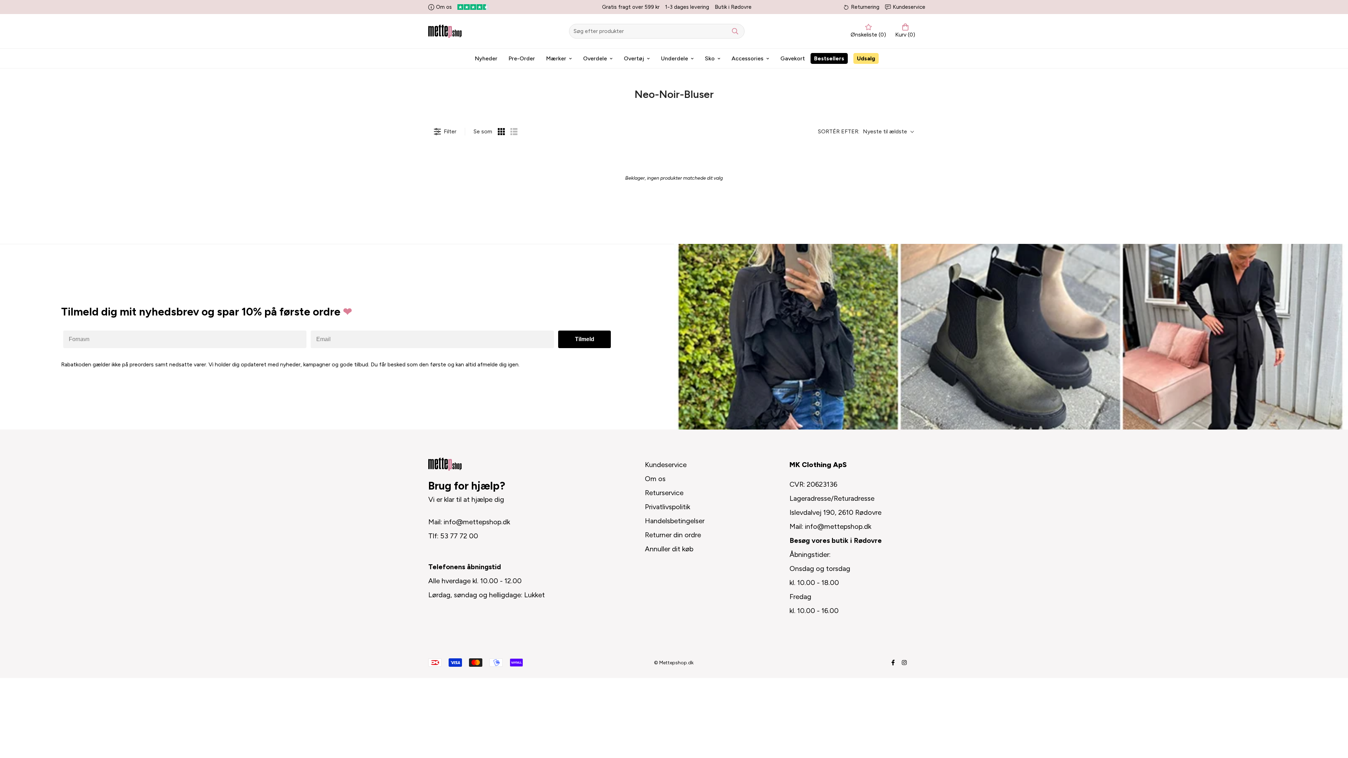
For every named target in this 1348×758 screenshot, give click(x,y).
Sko (710, 58)
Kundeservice (909, 7)
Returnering (865, 7)
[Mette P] (445, 31)
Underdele (674, 58)
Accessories (748, 58)
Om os (444, 7)
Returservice (664, 492)
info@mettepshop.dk (477, 522)
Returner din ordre (673, 535)
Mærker (556, 58)
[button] (904, 31)
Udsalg (866, 58)
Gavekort (792, 58)
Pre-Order (522, 58)
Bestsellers (829, 58)
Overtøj (634, 58)
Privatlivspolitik (667, 507)
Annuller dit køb (669, 549)
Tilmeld (584, 339)
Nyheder (486, 58)
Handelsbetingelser (675, 521)
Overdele (595, 58)
